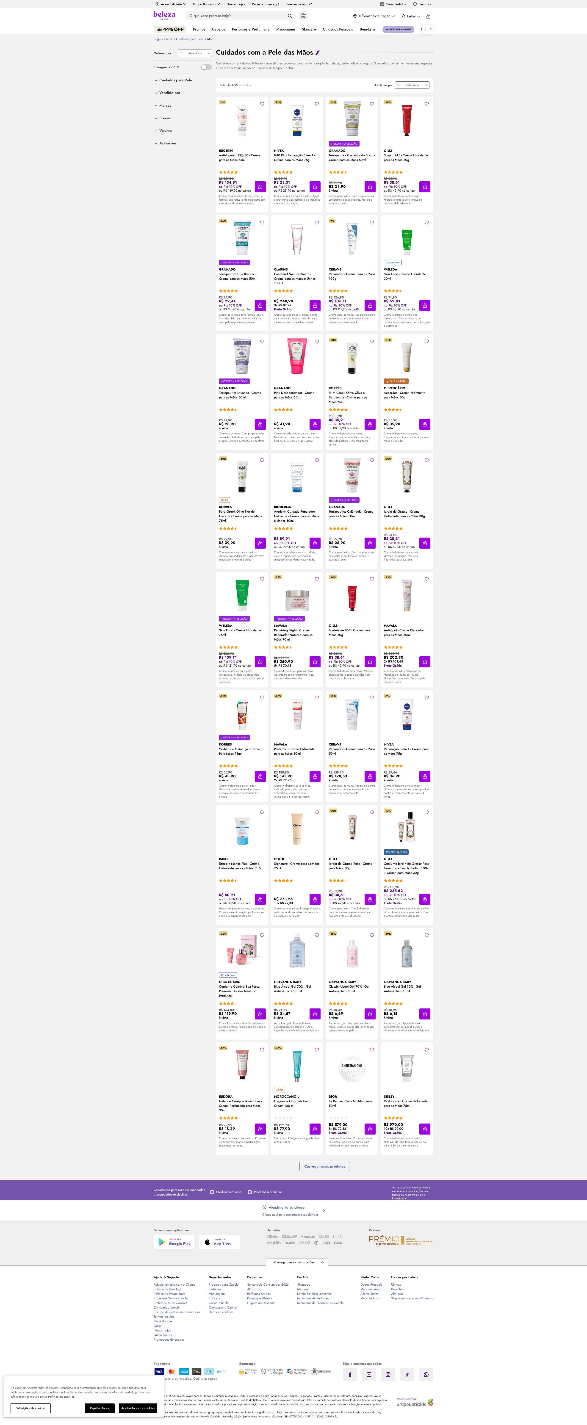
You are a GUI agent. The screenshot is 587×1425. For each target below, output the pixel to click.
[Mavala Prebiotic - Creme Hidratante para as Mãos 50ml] (297, 712)
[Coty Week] (170, 29)
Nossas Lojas (236, 4)
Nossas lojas (162, 1330)
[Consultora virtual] (303, 15)
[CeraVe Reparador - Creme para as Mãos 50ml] (352, 712)
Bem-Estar (368, 29)
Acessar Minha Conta (410, 16)
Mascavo (303, 1289)
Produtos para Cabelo (224, 1284)
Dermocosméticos (221, 1312)
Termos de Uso (164, 1316)
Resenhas (397, 1289)
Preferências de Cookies (170, 1303)
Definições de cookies (31, 1408)
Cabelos (218, 29)
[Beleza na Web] (164, 16)
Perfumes (215, 1289)
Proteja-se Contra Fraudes (171, 1298)
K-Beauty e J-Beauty (259, 1298)
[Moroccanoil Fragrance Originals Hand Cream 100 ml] (297, 1064)
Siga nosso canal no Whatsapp (412, 1298)
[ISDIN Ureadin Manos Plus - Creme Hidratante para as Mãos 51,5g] (242, 827)
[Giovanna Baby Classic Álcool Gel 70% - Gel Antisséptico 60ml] (352, 949)
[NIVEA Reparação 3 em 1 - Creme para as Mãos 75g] (407, 712)
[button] (260, 186)
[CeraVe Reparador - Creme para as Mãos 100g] (352, 237)
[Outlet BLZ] (398, 29)
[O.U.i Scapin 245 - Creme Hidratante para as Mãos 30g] (407, 118)
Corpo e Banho (219, 1303)
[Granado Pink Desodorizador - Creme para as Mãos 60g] (297, 356)
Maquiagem (285, 29)
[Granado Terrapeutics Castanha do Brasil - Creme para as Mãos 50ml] (352, 118)
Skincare (309, 29)
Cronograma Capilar (223, 1307)
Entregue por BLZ (166, 67)
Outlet (157, 1325)
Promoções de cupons (169, 1339)
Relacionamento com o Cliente (174, 1284)
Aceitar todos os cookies (138, 1408)
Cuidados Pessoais (338, 29)
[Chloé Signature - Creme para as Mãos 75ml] (297, 827)
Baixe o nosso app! (265, 4)
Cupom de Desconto (261, 1303)
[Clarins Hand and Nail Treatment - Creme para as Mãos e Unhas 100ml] (297, 237)
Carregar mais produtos (324, 1166)
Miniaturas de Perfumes (313, 1298)
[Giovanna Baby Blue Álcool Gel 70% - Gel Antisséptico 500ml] (297, 949)
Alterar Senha (369, 1293)
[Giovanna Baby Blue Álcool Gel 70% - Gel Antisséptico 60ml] (407, 949)
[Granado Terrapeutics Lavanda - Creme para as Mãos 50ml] (242, 356)
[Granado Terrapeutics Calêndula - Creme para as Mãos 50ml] (352, 474)
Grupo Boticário (204, 4)
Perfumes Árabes (258, 1293)
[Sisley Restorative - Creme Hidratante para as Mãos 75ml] (407, 1064)
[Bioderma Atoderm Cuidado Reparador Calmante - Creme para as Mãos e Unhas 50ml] (297, 474)
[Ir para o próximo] (431, 29)
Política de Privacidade (169, 1293)
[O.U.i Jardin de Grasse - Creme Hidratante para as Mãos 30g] (407, 474)
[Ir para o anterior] (425, 29)
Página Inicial (163, 39)
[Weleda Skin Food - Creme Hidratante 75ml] (242, 593)
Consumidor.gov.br (167, 1307)
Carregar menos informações (294, 1262)
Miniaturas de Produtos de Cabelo (320, 1303)
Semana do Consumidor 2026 (268, 1284)
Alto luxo (397, 1293)
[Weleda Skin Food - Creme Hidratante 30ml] (407, 237)
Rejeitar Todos (99, 1408)
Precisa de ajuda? (299, 4)
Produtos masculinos (268, 1192)
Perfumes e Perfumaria (250, 29)
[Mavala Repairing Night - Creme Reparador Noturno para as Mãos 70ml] (297, 593)
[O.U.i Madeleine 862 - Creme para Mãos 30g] (352, 593)
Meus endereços (371, 1289)
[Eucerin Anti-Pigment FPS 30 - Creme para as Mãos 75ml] (242, 118)
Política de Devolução (168, 1289)
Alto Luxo (253, 1289)
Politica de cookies (61, 1397)
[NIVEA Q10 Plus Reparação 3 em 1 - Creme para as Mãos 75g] (297, 118)
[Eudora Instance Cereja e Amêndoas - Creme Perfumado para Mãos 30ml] (242, 1064)
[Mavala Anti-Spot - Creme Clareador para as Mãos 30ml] (407, 593)
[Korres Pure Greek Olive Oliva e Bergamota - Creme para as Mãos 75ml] (352, 356)
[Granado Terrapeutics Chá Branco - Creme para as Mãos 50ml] (242, 237)
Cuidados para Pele (190, 39)
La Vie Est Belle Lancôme (314, 1293)
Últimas (396, 1284)
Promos (199, 29)
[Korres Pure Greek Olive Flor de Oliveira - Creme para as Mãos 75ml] (242, 474)
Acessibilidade (171, 4)
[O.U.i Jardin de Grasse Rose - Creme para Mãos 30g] (352, 827)
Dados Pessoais (371, 1284)
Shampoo (303, 1284)
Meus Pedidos (396, 4)
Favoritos (425, 4)
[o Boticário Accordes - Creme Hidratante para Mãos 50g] (407, 356)
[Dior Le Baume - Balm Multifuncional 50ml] (352, 1064)
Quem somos (163, 1335)
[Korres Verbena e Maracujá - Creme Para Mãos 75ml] (242, 712)
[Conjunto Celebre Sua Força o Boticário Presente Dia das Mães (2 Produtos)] (242, 949)
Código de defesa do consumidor (177, 1312)
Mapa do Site (163, 1321)
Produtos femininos (229, 1192)
